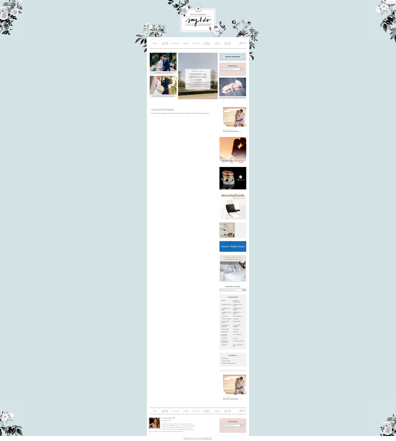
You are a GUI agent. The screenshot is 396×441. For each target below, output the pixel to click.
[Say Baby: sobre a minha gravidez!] (232, 87)
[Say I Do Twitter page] (243, 43)
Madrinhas (225, 332)
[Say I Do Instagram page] (240, 43)
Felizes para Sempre (237, 326)
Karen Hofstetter (196, 438)
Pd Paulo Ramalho (224, 335)
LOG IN (391, 1)
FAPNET (211, 438)
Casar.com (225, 316)
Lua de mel (236, 329)
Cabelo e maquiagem (236, 301)
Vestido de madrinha (225, 341)
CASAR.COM (225, 358)
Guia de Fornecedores (229, 363)
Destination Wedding (225, 326)
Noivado (235, 332)
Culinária (236, 318)
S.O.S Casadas (237, 334)
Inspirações (225, 329)
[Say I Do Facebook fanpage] (245, 43)
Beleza (224, 300)
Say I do (235, 338)
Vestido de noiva (238, 341)
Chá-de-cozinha (226, 318)
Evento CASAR (226, 361)
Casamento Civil (227, 304)
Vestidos (224, 345)
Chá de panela (237, 316)
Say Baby (224, 338)
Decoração (236, 321)
